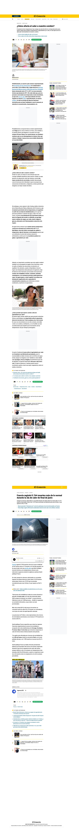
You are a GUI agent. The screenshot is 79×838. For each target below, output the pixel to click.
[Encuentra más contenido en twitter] (18, 39)
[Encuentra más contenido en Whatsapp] (24, 39)
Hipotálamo (24, 388)
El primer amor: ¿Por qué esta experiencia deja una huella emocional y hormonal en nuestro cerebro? (26, 373)
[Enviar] (13, 19)
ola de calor (16, 386)
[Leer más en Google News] (13, 39)
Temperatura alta (23, 386)
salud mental (38, 386)
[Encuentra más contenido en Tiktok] (26, 39)
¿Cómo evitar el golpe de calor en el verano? (28, 34)
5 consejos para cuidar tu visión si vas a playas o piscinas (26, 375)
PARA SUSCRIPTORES (55, 83)
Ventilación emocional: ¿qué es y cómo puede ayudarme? (26, 377)
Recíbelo (22, 167)
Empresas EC (27, 19)
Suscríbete (16, 16)
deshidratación (17, 388)
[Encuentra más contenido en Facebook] (16, 39)
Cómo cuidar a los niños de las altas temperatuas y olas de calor (32, 36)
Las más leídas (17, 392)
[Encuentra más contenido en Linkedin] (21, 39)
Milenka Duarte (15, 77)
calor (29, 386)
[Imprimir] (29, 39)
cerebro (33, 386)
